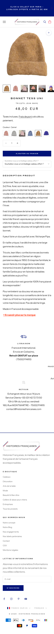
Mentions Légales (10, 550)
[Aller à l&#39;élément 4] (33, 88)
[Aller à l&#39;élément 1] (7, 88)
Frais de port (25, 116)
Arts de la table (9, 486)
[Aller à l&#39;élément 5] (42, 88)
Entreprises (8, 504)
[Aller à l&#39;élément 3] (24, 88)
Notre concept (9, 522)
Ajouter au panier (27, 153)
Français (39, 608)
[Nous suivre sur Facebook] (4, 598)
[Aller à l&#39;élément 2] (15, 88)
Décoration (7, 481)
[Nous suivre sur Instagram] (11, 598)
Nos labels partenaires (12, 536)
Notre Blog (7, 527)
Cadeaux (7, 477)
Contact (6, 541)
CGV (5, 545)
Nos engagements (11, 532)
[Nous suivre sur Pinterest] (18, 598)
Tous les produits (10, 509)
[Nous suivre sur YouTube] (25, 598)
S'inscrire (13, 588)
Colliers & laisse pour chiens (15, 499)
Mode (5, 490)
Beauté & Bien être (11, 495)
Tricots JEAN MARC (27, 103)
